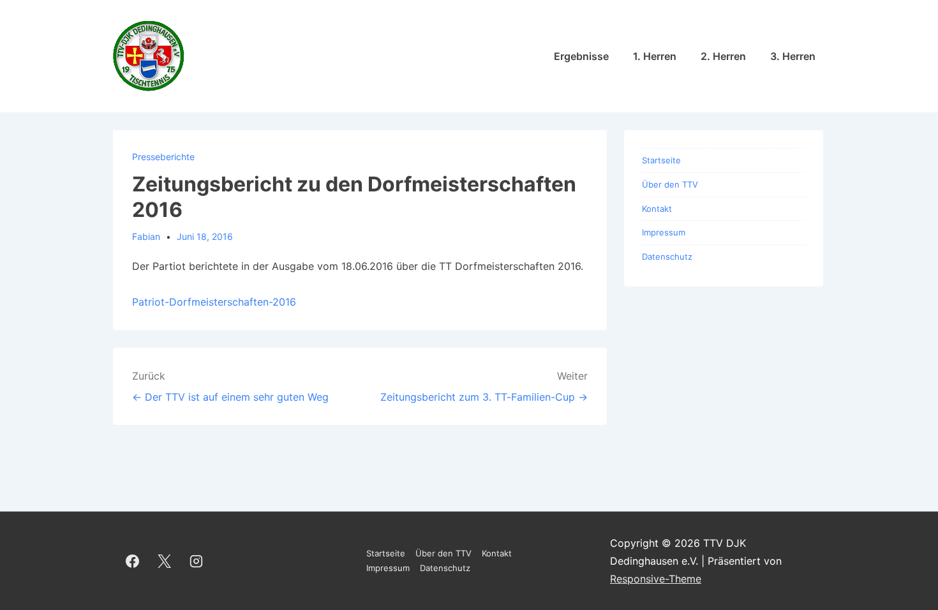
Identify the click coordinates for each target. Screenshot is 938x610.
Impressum (663, 232)
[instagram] (196, 560)
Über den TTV (670, 184)
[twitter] (165, 560)
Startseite (661, 160)
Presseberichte (163, 156)
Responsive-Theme (655, 578)
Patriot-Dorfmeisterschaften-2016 (214, 301)
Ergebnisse (581, 56)
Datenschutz (667, 256)
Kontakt (657, 209)
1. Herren (654, 56)
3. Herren (792, 56)
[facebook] (133, 560)
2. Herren (723, 56)
